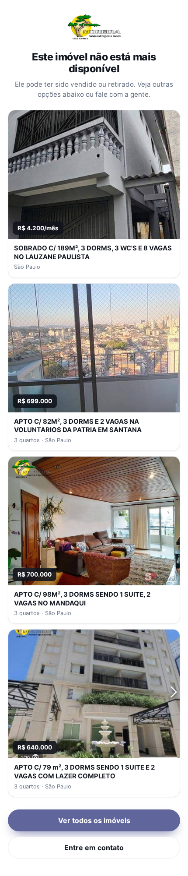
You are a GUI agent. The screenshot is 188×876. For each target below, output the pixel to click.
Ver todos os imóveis (94, 820)
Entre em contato (94, 847)
